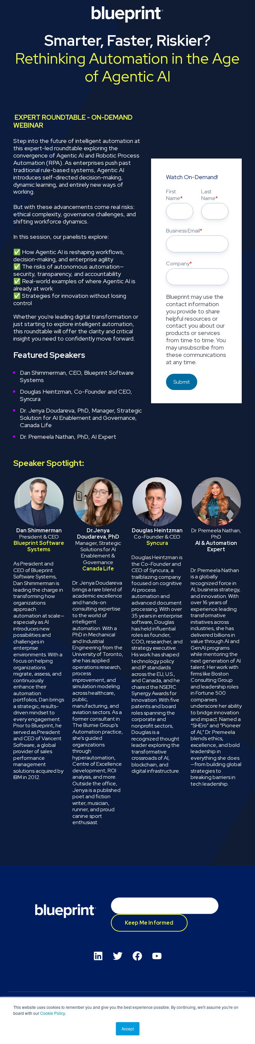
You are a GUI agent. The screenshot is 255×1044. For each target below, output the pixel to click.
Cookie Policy (52, 1013)
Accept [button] (128, 1028)
